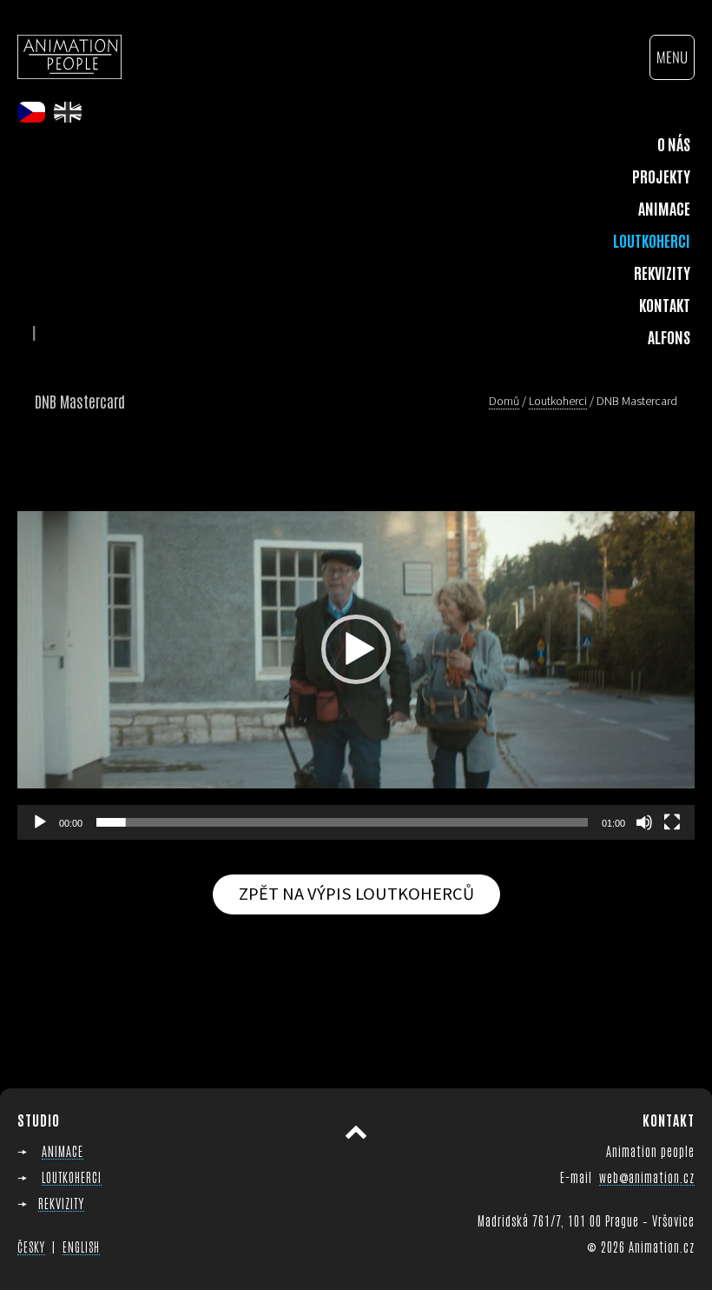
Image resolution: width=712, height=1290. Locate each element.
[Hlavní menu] (672, 57)
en (68, 112)
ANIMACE (62, 1150)
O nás (673, 143)
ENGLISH (81, 1246)
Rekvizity (662, 272)
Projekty (661, 175)
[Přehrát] (40, 822)
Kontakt (664, 304)
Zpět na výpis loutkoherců (356, 893)
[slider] (342, 822)
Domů (504, 401)
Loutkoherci (651, 239)
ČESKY (31, 1246)
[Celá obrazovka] (672, 822)
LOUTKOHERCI (72, 1176)
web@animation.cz (647, 1176)
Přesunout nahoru (356, 1132)
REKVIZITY (61, 1202)
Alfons (669, 336)
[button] (356, 649)
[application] (356, 650)
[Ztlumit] (644, 822)
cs (31, 112)
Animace (664, 207)
